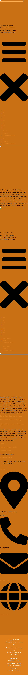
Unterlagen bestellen (9, 135)
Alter (1, 447)
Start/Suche (6, 131)
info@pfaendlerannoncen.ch (14, 663)
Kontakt (5, 133)
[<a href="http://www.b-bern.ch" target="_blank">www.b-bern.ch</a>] (14, 610)
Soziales (14, 447)
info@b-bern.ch (4, 580)
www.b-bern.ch (4, 614)
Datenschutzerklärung (14, 671)
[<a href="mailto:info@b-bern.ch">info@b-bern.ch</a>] (14, 577)
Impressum (14, 668)
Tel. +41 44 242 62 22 (14, 665)
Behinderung (7, 447)
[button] (14, 87)
